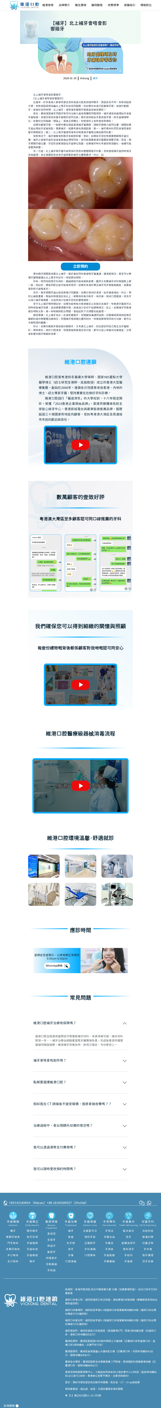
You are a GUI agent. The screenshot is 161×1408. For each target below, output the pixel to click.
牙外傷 (148, 1249)
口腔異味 (90, 1255)
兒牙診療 (148, 1261)
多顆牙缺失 (13, 1249)
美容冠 (51, 1233)
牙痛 (71, 1255)
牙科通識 (90, 1249)
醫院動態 (97, 5)
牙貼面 (51, 1270)
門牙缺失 (13, 1243)
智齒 (71, 1237)
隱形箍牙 (32, 1231)
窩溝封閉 (148, 1237)
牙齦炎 (109, 1243)
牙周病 (109, 1249)
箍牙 (32, 1261)
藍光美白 (128, 1231)
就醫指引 (129, 5)
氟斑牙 (51, 1252)
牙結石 (128, 1255)
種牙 (13, 1231)
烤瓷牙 (51, 1246)
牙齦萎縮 (109, 1261)
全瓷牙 (51, 1239)
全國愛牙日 (90, 1231)
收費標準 (113, 5)
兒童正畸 (148, 1243)
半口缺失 (13, 1255)
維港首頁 (48, 5)
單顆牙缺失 (13, 1237)
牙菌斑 (128, 1261)
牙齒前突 (32, 1249)
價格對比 (146, 5)
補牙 (95, 78)
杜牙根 (71, 1243)
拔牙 (71, 1249)
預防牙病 (90, 1237)
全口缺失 (13, 1261)
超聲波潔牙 (129, 1243)
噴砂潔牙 (128, 1249)
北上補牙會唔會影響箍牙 (47, 94)
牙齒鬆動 (109, 1255)
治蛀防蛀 (148, 1231)
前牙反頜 (32, 1237)
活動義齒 (51, 1264)
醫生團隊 (80, 5)
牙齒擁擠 (32, 1243)
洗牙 (128, 1237)
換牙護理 (148, 1255)
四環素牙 (51, 1258)
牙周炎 (109, 1231)
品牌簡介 (64, 5)
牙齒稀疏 (32, 1255)
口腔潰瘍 (71, 1261)
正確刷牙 (90, 1243)
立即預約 (80, 266)
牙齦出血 (109, 1237)
